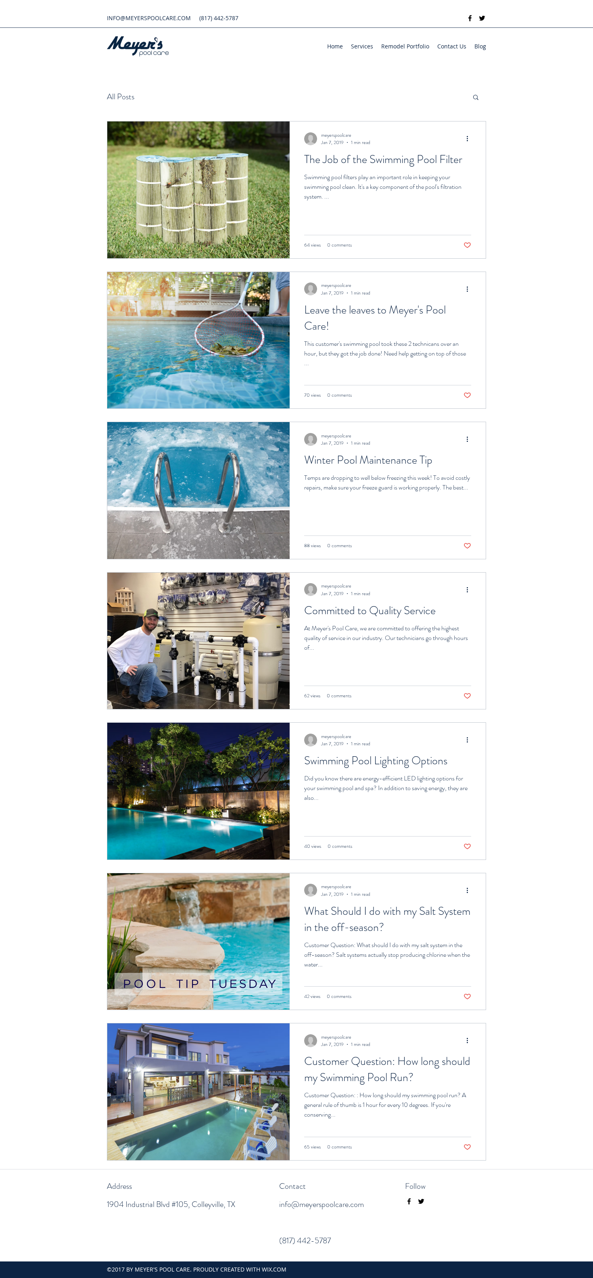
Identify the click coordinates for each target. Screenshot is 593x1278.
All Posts (120, 96)
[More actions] (470, 139)
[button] (476, 98)
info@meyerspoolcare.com (321, 1204)
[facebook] (470, 18)
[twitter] (482, 18)
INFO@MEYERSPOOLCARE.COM (149, 18)
